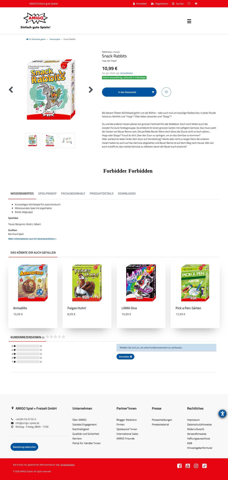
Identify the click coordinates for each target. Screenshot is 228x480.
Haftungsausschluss (198, 438)
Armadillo (20, 308)
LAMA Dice (129, 308)
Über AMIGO (79, 420)
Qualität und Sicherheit (85, 434)
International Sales (127, 434)
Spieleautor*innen (127, 429)
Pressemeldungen (162, 420)
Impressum (193, 420)
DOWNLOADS (127, 193)
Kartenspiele (54, 39)
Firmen (121, 424)
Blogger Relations (127, 420)
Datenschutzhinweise (199, 424)
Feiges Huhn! (76, 308)
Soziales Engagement (84, 424)
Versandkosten (126, 73)
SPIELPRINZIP (47, 193)
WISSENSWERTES (22, 193)
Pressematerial (160, 424)
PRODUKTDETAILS (101, 193)
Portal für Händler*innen (86, 443)
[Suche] (178, 4)
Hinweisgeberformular (199, 448)
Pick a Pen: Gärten (188, 308)
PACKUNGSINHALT (73, 193)
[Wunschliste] (189, 4)
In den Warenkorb (127, 92)
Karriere (77, 438)
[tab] (22, 193)
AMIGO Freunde (126, 438)
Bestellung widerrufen (24, 447)
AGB (189, 443)
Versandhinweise (196, 434)
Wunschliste (166, 92)
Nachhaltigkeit (80, 429)
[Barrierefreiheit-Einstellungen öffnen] (222, 413)
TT (204, 467)
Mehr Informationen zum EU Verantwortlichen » (32, 238)
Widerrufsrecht (195, 429)
